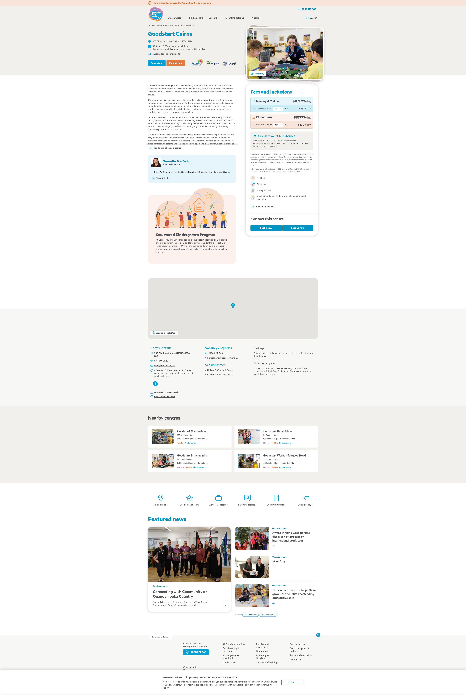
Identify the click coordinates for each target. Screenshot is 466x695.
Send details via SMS (164, 397)
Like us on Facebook (155, 383)
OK (292, 682)
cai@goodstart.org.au (164, 366)
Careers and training (267, 662)
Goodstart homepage (156, 14)
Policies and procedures (262, 646)
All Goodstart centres (233, 644)
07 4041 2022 (161, 361)
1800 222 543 (309, 9)
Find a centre (196, 18)
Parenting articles (234, 18)
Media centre (229, 662)
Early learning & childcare (230, 650)
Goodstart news (250, 615)
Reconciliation (297, 644)
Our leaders (262, 651)
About (255, 18)
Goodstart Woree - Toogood (284, 455)
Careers (213, 18)
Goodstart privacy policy (299, 650)
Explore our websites (160, 637)
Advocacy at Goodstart (262, 657)
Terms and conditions (301, 655)
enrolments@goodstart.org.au (223, 358)
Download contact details (166, 392)
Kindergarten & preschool (230, 657)
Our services (174, 18)
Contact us (295, 659)
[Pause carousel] (251, 32)
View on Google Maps (166, 332)
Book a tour (157, 63)
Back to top (318, 635)
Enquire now (175, 63)
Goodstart (190, 431)
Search (313, 18)
